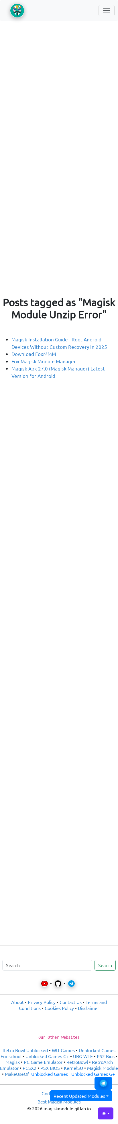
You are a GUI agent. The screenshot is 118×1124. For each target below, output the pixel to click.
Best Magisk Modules (59, 1101)
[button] (103, 1083)
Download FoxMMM (33, 354)
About (17, 1002)
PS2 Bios (106, 1056)
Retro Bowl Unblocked (25, 1050)
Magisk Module (102, 1068)
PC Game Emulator (43, 1062)
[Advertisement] (59, 88)
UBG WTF (83, 1056)
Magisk (12, 1062)
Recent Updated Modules (79, 1096)
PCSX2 (29, 1068)
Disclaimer (88, 1008)
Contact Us (71, 1002)
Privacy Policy (42, 1002)
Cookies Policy (59, 1008)
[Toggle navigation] (107, 10)
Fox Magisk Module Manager (43, 361)
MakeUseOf (17, 1074)
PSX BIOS (50, 1068)
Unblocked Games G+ (47, 1056)
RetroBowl (77, 1062)
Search (105, 965)
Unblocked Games (49, 1074)
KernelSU (73, 1068)
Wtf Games (63, 1050)
